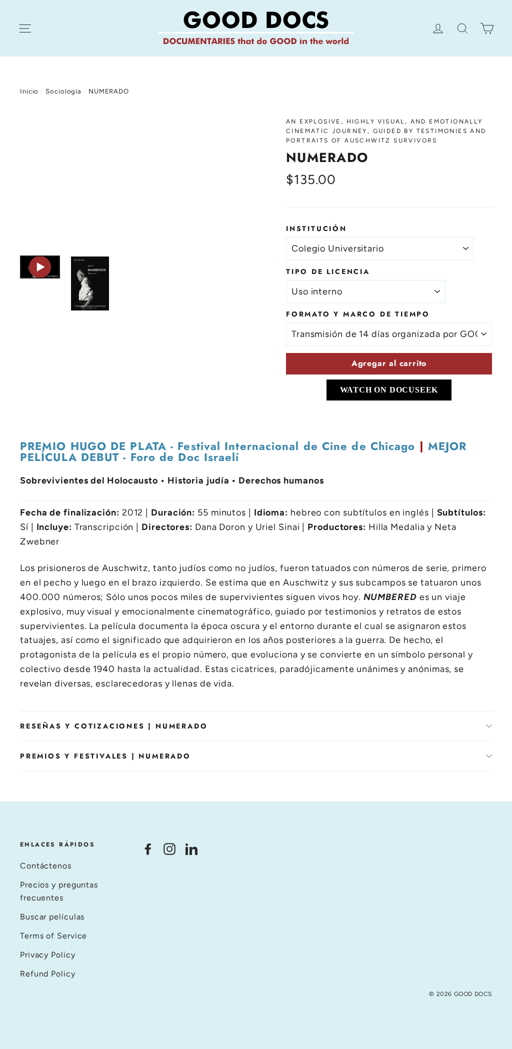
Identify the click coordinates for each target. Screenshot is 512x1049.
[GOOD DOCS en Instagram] (170, 849)
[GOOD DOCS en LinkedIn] (192, 849)
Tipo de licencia (328, 271)
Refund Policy (48, 973)
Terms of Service (53, 935)
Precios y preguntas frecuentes (59, 891)
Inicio (29, 91)
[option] (134, 181)
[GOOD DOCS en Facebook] (148, 849)
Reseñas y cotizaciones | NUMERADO (114, 726)
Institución (316, 228)
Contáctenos (46, 865)
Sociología (64, 91)
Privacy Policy (48, 955)
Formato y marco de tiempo (358, 314)
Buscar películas (52, 917)
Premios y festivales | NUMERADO (105, 756)
